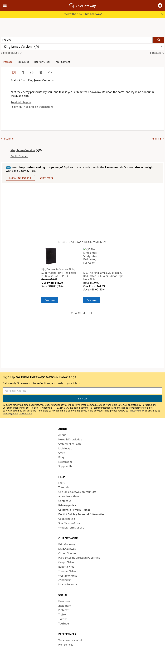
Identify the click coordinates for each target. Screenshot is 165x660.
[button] (160, 5)
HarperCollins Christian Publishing (79, 557)
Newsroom (65, 462)
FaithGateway (66, 544)
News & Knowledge (70, 439)
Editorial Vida (66, 566)
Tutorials (63, 487)
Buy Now (50, 300)
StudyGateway (67, 549)
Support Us (65, 466)
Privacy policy (67, 505)
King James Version (22, 150)
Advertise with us (68, 496)
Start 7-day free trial (20, 177)
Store (61, 453)
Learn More (46, 177)
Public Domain (19, 156)
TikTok (62, 614)
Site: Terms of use (69, 523)
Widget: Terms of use (71, 527)
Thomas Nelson (67, 571)
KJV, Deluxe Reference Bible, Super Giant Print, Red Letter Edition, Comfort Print (58, 273)
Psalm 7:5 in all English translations (32, 106)
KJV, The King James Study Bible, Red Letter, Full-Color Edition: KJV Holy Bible (103, 276)
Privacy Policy (137, 410)
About (62, 435)
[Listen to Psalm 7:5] (50, 72)
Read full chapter (21, 102)
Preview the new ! (82, 14)
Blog (61, 457)
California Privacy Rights (74, 509)
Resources (23, 61)
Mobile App (65, 448)
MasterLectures (68, 584)
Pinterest (63, 610)
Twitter (62, 619)
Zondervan (65, 580)
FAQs (61, 483)
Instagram (64, 605)
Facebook (64, 601)
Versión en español (70, 640)
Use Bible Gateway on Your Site (77, 492)
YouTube (63, 623)
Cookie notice (66, 518)
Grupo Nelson (66, 562)
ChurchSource (67, 553)
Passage (7, 61)
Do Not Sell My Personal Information (82, 514)
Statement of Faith (69, 444)
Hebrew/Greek (42, 61)
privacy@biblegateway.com (17, 413)
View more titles (82, 313)
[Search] (158, 40)
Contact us (64, 501)
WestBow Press (67, 575)
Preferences (65, 644)
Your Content (62, 61)
